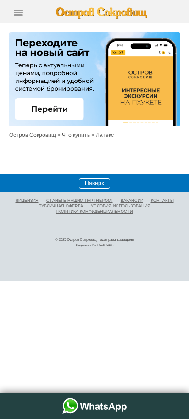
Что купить (76, 135)
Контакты (162, 200)
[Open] (18, 13)
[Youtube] (107, 225)
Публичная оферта (61, 206)
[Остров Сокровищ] (101, 13)
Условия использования (120, 206)
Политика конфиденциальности (94, 211)
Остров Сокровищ (32, 135)
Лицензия (27, 200)
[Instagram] (95, 225)
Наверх (94, 183)
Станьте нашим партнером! (79, 200)
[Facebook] (82, 225)
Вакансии (132, 200)
